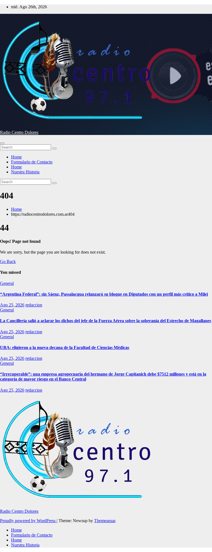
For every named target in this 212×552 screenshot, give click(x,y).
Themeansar (104, 520)
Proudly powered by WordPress (28, 520)
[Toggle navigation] (2, 143)
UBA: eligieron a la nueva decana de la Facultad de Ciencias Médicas (64, 347)
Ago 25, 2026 (12, 305)
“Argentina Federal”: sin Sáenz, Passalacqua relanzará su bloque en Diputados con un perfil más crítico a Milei (104, 294)
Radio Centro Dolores (19, 132)
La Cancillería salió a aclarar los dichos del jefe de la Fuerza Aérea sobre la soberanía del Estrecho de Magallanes (105, 320)
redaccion (33, 305)
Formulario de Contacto (31, 162)
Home (16, 157)
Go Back (8, 261)
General (7, 283)
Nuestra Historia (25, 172)
